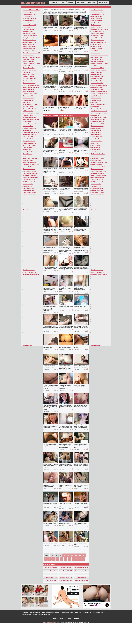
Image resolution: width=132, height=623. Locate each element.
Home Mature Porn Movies (31, 119)
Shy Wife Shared (28, 106)
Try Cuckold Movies (29, 59)
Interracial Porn (27, 130)
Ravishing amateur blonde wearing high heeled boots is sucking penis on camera (50, 190)
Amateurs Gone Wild (29, 14)
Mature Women (27, 22)
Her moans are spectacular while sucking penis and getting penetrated (66, 209)
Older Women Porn (28, 188)
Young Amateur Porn (29, 38)
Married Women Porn (29, 42)
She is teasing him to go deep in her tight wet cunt (49, 445)
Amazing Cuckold (28, 76)
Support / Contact (58, 618)
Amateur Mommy (28, 115)
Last (77, 559)
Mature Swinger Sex (29, 89)
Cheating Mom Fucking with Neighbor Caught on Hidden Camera (66, 48)
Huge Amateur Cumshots (30, 173)
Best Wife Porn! (28, 345)
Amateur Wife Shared (29, 108)
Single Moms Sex (50, 580)
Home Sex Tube (81, 577)
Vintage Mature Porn (29, 48)
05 (76, 555)
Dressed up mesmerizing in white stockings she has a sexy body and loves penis (66, 426)
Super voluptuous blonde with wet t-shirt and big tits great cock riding (65, 466)
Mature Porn (25, 612)
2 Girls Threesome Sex (64, 543)
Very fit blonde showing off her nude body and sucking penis (81, 328)
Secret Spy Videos (28, 20)
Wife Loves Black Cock (30, 104)
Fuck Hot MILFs (28, 100)
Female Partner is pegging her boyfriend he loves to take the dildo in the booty (50, 229)
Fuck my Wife (27, 149)
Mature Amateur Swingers (31, 87)
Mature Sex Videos (35, 612)
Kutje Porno (26, 102)
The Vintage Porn (28, 81)
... (73, 559)
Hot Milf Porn (27, 72)
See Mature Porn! (28, 55)
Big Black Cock (46, 614)
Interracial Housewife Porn (31, 274)
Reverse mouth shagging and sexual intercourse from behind (81, 446)
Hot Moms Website (28, 29)
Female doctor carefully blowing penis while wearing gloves (66, 406)
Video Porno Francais (29, 145)
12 (61, 559)
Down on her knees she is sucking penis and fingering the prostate (50, 426)
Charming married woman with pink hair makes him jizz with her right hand (66, 269)
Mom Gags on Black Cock (31, 164)
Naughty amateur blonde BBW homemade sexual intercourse (65, 131)
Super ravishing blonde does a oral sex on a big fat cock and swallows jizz (81, 190)
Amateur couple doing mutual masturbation (49, 366)
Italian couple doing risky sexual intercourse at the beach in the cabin (49, 249)
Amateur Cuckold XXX (29, 128)
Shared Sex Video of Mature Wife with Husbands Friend (50, 67)
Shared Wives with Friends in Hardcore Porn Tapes (81, 504)
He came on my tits (79, 168)
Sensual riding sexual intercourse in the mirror (80, 130)
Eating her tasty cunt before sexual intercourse (66, 307)
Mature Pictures (103, 2)
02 (64, 555)
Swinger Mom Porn (66, 577)
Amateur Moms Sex (29, 169)
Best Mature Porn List (29, 134)
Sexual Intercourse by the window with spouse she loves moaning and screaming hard (80, 230)
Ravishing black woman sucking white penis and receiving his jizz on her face (81, 249)
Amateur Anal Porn (28, 98)
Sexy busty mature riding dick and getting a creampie (81, 67)
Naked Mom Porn (28, 186)
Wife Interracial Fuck (50, 577)
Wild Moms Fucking (51, 567)
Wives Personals (28, 209)
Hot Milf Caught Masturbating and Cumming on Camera (81, 88)
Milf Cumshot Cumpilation (50, 543)
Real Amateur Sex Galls (30, 182)
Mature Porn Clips (28, 74)
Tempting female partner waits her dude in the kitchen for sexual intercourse (50, 328)
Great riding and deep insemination (48, 209)
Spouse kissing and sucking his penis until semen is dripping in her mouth (50, 466)
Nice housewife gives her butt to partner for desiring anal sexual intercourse (80, 406)
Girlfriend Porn (81, 574)
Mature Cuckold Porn (29, 46)
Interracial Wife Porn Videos (31, 10)
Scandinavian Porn (29, 50)
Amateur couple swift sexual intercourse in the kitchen (66, 327)
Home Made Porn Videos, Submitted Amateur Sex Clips (65, 505)
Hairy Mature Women (29, 162)
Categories (57, 612)
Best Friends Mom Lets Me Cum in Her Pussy (65, 28)
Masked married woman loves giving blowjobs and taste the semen (49, 150)
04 (72, 555)
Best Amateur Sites (29, 190)
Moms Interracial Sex (29, 117)
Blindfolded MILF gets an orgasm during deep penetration (65, 387)
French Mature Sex (28, 68)
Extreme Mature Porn (29, 18)
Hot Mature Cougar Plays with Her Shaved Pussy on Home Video (80, 29)
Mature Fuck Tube (28, 44)
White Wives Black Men (30, 272)
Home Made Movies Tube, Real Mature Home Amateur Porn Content (81, 485)
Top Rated (70, 2)
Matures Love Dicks (29, 33)
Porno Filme (66, 574)
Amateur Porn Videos (67, 612)
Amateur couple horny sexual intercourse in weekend (64, 190)
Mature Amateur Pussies (30, 177)
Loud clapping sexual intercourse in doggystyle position (49, 131)
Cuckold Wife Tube (29, 65)
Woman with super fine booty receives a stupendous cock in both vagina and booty (65, 367)
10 (53, 559)
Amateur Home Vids (98, 612)
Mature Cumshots (28, 61)
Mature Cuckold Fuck (29, 70)
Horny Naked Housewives (31, 85)
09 (49, 559)
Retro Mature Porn (28, 91)
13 (65, 559)
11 (57, 559)
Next (82, 559)
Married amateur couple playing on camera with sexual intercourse (49, 288)
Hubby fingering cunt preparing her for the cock (80, 386)
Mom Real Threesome (29, 175)
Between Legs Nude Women (31, 57)
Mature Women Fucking (30, 35)
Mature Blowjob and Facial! (31, 63)
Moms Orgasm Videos (29, 194)
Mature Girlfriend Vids (29, 25)
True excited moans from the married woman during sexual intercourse (65, 446)
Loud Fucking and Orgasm (31, 113)
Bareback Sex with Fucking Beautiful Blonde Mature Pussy (66, 88)
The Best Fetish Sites (29, 78)
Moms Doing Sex (28, 12)
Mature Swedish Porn (65, 580)
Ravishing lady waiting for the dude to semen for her (80, 366)
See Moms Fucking (29, 270)
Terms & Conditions (73, 618)
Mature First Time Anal (30, 158)
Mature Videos (91, 2)
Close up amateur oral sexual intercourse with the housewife (81, 150)
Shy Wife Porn (50, 574)
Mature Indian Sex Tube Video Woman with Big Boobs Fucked (80, 48)
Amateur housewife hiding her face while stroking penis (80, 209)
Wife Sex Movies (66, 567)
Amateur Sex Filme (28, 96)
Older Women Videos (29, 192)
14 (69, 559)
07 (84, 555)
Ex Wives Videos (28, 16)
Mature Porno (27, 156)
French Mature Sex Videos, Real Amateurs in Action (50, 504)
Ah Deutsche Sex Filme (30, 143)
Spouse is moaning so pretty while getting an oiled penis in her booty (50, 387)
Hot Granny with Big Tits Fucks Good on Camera (49, 87)
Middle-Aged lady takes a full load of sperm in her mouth (65, 288)
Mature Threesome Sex (30, 123)
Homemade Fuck (28, 126)
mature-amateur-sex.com (49, 622)
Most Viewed (80, 2)
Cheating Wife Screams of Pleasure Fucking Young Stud (65, 68)
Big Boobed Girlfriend (29, 40)
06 (80, 555)
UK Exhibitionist (28, 111)
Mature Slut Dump (28, 166)
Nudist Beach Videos (29, 171)
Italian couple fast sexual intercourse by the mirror (65, 346)
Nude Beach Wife (28, 136)
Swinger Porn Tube (29, 141)
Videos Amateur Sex (81, 571)
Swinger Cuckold (26, 614)
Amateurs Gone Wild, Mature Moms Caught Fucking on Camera (48, 485)
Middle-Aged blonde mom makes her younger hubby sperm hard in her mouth (80, 426)
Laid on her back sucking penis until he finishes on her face (81, 269)
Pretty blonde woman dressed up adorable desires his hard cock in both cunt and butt (65, 249)
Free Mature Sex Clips (64, 523)
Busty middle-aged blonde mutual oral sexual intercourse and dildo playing (80, 289)
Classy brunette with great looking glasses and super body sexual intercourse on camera (50, 407)
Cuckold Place (27, 147)
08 (46, 559)
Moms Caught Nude (29, 139)
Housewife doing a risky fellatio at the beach (80, 307)
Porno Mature (27, 121)
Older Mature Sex (28, 151)
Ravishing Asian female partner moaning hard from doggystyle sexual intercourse (50, 308)
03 (68, 555)
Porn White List (27, 154)
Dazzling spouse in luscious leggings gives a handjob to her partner (81, 466)
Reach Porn (26, 27)
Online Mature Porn (29, 179)
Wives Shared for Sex (81, 580)
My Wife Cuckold (28, 31)
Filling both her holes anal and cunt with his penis (65, 228)
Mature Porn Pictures (47, 612)
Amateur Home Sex (50, 571)
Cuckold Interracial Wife (30, 93)
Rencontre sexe (28, 160)
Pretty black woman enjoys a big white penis (50, 346)
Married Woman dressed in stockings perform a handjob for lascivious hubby (50, 170)
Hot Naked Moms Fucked (49, 523)
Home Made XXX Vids (65, 571)
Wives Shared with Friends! (31, 53)
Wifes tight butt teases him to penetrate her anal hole (50, 268)
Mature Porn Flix (28, 184)
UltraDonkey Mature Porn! (31, 132)
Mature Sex (54, 2)
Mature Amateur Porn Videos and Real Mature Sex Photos (66, 485)
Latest (62, 2)
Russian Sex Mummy (29, 83)
